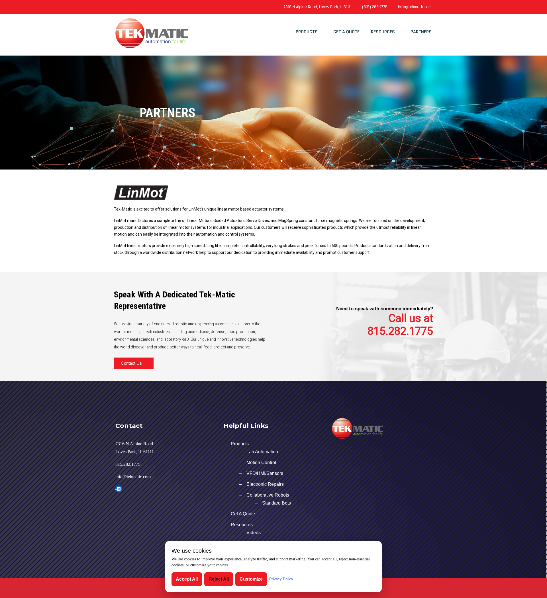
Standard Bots (276, 503)
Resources (383, 31)
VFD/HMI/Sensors (264, 473)
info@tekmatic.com (415, 7)
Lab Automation (262, 451)
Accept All (187, 579)
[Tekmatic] (151, 31)
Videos (253, 532)
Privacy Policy (281, 579)
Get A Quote (346, 31)
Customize (251, 579)
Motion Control (261, 462)
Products (307, 31)
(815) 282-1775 (374, 7)
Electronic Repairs (265, 484)
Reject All (219, 579)
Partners (421, 31)
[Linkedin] (122, 7)
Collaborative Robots (267, 495)
